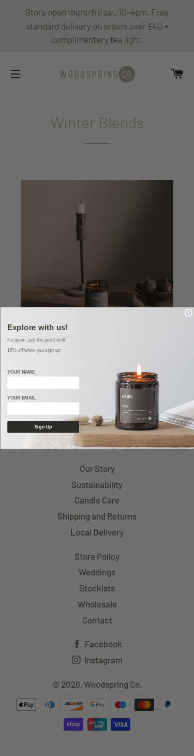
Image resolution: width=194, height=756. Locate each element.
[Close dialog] (188, 312)
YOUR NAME (21, 372)
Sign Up (43, 426)
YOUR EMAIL (21, 398)
